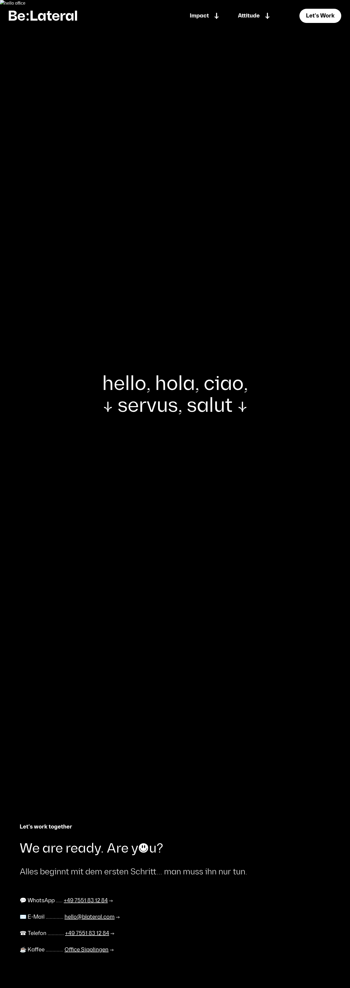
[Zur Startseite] (43, 16)
